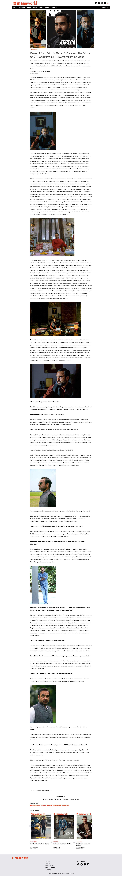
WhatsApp (58, 799)
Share (46, 799)
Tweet (51, 799)
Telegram (66, 799)
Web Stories (54, 7)
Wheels (47, 7)
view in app (105, 7)
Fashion (15, 7)
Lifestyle (29, 7)
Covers (41, 7)
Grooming (22, 7)
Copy (78, 799)
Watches (35, 7)
